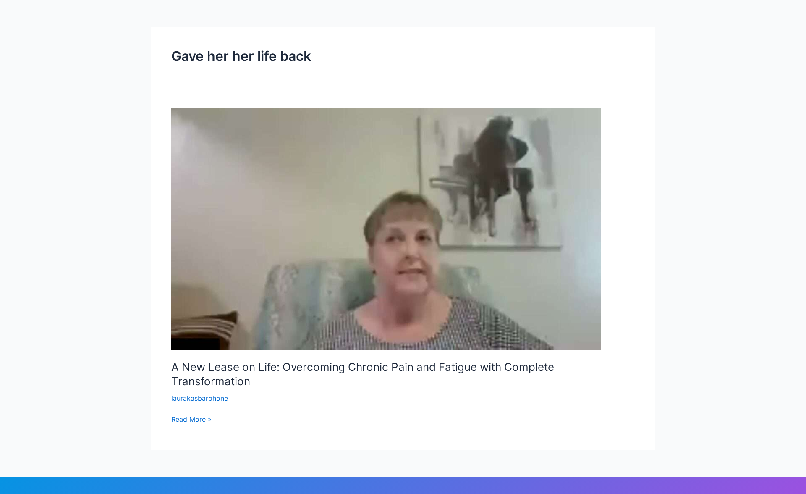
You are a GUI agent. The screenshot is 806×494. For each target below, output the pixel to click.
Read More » (191, 418)
